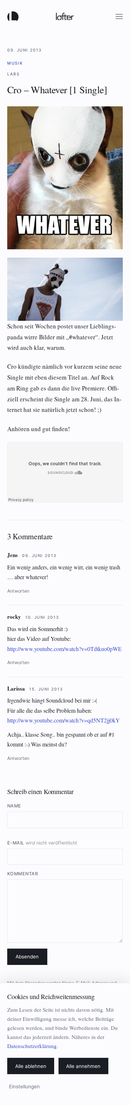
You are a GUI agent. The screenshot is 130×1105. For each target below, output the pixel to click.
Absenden (27, 956)
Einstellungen (24, 1086)
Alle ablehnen (30, 1066)
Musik (15, 63)
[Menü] (119, 16)
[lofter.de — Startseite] (14, 16)
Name (14, 806)
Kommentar (22, 873)
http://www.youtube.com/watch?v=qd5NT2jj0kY (63, 720)
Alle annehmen (83, 1066)
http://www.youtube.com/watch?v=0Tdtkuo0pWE (64, 648)
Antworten (18, 591)
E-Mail (42, 843)
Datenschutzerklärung (32, 1045)
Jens (12, 555)
